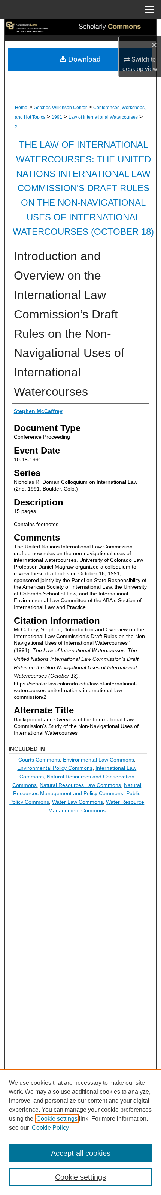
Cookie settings (57, 1118)
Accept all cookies (80, 1153)
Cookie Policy (50, 1127)
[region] (80, 1132)
